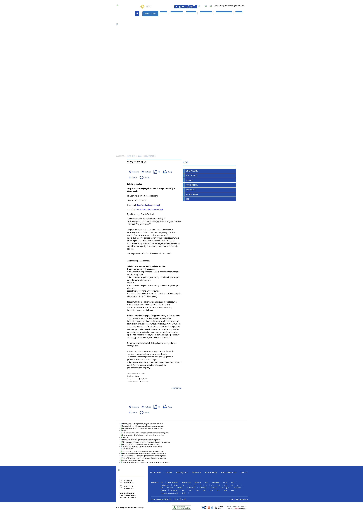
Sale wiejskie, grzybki (178, 26)
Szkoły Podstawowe (203, 52)
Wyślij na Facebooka (129, 396)
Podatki (147, 58)
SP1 (212, 485)
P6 (200, 485)
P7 (206, 485)
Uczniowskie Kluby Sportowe (231, 37)
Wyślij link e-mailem (137, 396)
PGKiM (225, 482)
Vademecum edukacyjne (203, 58)
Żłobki (198, 60)
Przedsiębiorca (192, 185)
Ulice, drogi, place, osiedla (232, 20)
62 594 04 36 (129, 488)
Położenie (122, 58)
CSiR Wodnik (215, 482)
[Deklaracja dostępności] (184, 6)
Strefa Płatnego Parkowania (129, 28)
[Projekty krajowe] (212, 7)
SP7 (238, 485)
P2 (189, 485)
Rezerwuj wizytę (150, 82)
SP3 (219, 485)
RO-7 (218, 490)
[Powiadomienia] (195, 6)
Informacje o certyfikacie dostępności (181, 507)
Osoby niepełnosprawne (152, 55)
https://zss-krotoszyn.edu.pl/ (147, 205)
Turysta (189, 180)
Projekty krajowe (227, 49)
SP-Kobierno (214, 488)
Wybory (147, 74)
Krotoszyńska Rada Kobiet (153, 49)
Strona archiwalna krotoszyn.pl (169, 493)
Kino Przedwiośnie (173, 482)
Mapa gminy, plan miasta (127, 42)
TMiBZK (172, 45)
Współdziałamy (165, 485)
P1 (183, 485)
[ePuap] (201, 7)
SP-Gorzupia (202, 488)
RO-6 (211, 490)
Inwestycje (225, 41)
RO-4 (197, 490)
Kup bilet (173, 37)
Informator (190, 189)
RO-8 (225, 490)
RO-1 (183, 490)
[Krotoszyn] (132, 472)
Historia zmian (176, 387)
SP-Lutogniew (225, 488)
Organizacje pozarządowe (155, 26)
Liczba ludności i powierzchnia (129, 37)
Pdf (156, 171)
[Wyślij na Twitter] (133, 396)
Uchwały (147, 68)
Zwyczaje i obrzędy (176, 48)
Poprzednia (133, 171)
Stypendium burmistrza (204, 47)
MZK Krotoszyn (124, 26)
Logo (120, 39)
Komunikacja (124, 20)
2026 (222, 47)
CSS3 (212, 507)
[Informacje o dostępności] (180, 6)
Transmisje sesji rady (151, 66)
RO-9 (232, 490)
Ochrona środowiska (126, 50)
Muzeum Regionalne (176, 42)
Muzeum (184, 482)
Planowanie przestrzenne (153, 52)
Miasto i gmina (155, 472)
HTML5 (209, 507)
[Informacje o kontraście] (191, 6)
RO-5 (204, 490)
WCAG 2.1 (219, 507)
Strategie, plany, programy (128, 61)
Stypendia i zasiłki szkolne (205, 44)
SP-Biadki (179, 488)
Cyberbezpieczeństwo (230, 57)
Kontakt (143, 176)
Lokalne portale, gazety (205, 20)
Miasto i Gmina (191, 175)
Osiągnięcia (123, 52)
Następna (145, 171)
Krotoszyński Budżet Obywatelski (151, 45)
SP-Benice (170, 488)
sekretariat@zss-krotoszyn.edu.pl (148, 209)
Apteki (147, 20)
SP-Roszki (163, 490)
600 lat (184, 493)
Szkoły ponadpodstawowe (205, 49)
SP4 (225, 485)
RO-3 (190, 490)
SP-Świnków (174, 490)
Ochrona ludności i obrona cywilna (128, 46)
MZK (232, 482)
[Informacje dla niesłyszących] (188, 6)
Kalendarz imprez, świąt (180, 20)
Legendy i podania (176, 39)
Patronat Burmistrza (126, 55)
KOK (162, 482)
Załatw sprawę (149, 77)
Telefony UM (148, 63)
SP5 (232, 485)
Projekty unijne (226, 52)
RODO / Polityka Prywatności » (239, 499)
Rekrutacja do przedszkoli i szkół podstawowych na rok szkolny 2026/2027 (206, 39)
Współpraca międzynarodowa (129, 71)
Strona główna (192, 171)
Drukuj (166, 171)
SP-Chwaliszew (191, 488)
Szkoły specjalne (201, 55)
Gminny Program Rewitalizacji (154, 36)
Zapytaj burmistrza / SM (152, 79)
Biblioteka (198, 482)
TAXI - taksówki (124, 31)
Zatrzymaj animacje (176, 6)
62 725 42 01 (129, 486)
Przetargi (147, 60)
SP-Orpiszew (237, 488)
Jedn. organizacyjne (150, 42)
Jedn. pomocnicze (150, 39)
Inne (188, 199)
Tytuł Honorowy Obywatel (128, 63)
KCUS (206, 482)
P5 (194, 485)
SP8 (162, 488)
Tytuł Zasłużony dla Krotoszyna (126, 67)
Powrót (132, 176)
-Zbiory (189, 482)
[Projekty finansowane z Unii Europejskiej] (207, 7)
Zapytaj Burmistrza (229, 472)
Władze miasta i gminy (152, 71)
